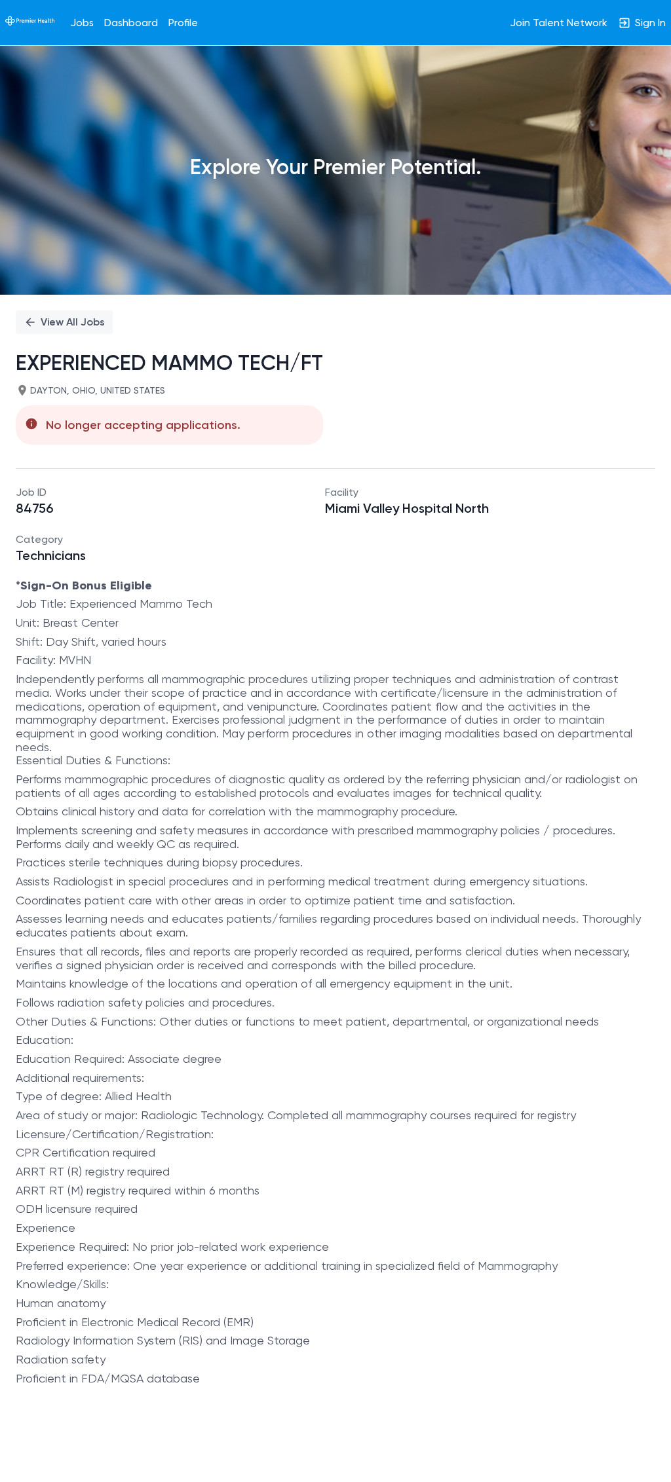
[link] (29, 22)
